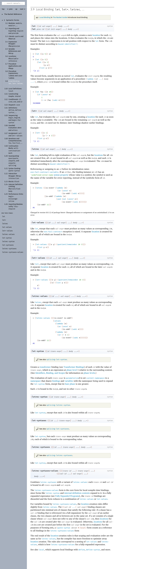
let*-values (38, 258)
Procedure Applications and (14, 66)
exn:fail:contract (53, 232)
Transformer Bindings (74, 367)
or (60, 191)
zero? (45, 95)
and (59, 199)
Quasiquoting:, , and (13, 160)
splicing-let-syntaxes (57, 429)
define (81, 550)
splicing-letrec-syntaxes (59, 455)
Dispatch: (14, 105)
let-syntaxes (39, 420)
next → (22, 9)
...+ (32, 82)
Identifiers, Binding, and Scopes (50, 373)
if (39, 95)
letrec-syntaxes (41, 447)
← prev (10, 9)
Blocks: (13, 181)
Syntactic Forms (12, 20)
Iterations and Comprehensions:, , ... (15, 141)
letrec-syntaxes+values (45, 471)
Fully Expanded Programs (67, 496)
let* (65, 9)
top (3, 9)
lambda (90, 79)
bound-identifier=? (67, 44)
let (57, 9)
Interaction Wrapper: (15, 176)
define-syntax (93, 550)
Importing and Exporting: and (15, 31)
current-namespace (95, 378)
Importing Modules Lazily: (15, 206)
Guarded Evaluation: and (14, 128)
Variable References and (14, 51)
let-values (38, 222)
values (57, 321)
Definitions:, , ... (15, 110)
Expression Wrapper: (14, 44)
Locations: (13, 59)
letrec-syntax (40, 397)
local (41, 550)
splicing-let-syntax (56, 359)
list (42, 68)
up (16, 9)
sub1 (55, 100)
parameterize (72, 378)
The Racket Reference (13, 14)
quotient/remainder (67, 244)
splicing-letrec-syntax (58, 405)
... (100, 79)
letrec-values (40, 296)
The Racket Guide (60, 17)
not (64, 199)
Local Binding (44, 17)
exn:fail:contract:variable (44, 172)
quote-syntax (63, 528)
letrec (75, 9)
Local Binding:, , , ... (15, 83)
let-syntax (38, 351)
